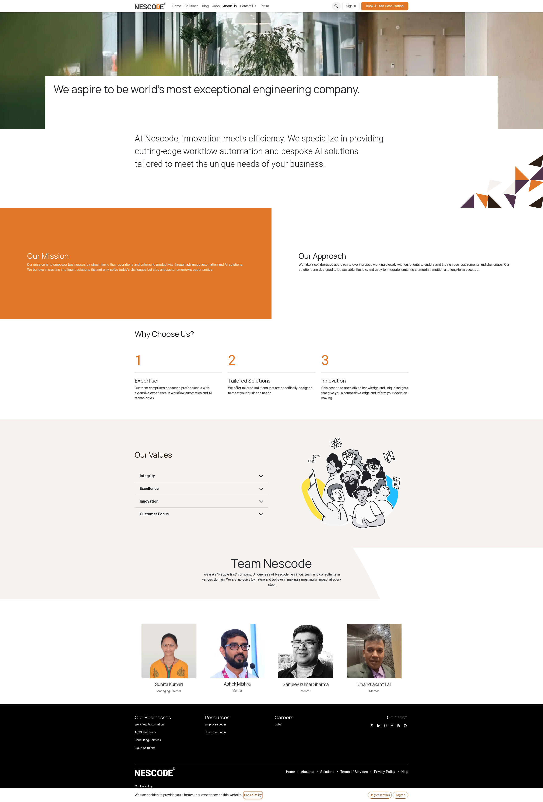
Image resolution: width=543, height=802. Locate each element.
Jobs (278, 724)
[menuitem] (177, 6)
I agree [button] (400, 795)
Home (290, 772)
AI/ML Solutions (145, 732)
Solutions (327, 772)
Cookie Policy (144, 786)
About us (307, 772)
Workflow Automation (149, 724)
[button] (336, 6)
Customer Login (215, 732)
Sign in (351, 6)
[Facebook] (392, 725)
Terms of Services (354, 772)
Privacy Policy (384, 772)
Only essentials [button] (380, 795)
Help (404, 772)
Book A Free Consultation (384, 6)
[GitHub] (405, 725)
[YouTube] (398, 725)
